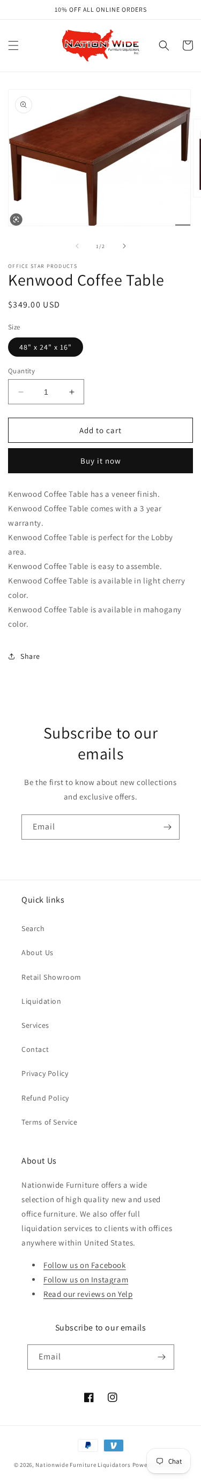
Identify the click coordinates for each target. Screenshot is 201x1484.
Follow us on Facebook (84, 1265)
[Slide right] (124, 246)
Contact (35, 1049)
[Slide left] (77, 246)
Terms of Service (49, 1122)
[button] (13, 45)
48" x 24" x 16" (45, 347)
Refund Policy (45, 1098)
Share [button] (30, 656)
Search (33, 928)
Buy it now (100, 461)
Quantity (21, 370)
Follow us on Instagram (85, 1279)
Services (35, 1025)
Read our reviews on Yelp (87, 1294)
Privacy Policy (44, 1073)
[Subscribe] (167, 827)
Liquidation (41, 1001)
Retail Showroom (51, 977)
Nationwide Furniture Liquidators (82, 1464)
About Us (37, 952)
